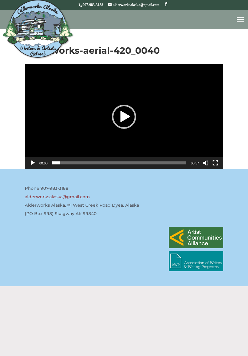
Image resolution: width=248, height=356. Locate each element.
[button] (124, 117)
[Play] (33, 163)
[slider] (119, 162)
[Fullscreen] (215, 163)
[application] (124, 116)
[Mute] (206, 163)
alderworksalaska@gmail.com (57, 196)
